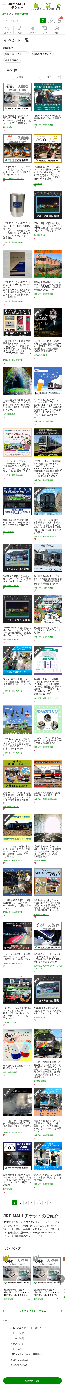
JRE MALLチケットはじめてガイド (28, 1328)
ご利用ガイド (17, 1333)
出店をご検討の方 (19, 1359)
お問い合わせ (17, 1343)
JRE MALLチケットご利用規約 (26, 1354)
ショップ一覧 (17, 1338)
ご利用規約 (16, 1349)
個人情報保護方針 (19, 1365)
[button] (60, 1278)
